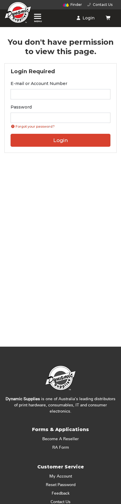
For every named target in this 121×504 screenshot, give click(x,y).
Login (88, 18)
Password (21, 107)
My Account (60, 476)
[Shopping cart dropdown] (108, 18)
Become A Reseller (60, 439)
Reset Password (60, 485)
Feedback (61, 493)
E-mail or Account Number (39, 83)
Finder (76, 4)
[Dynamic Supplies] (18, 14)
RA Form (60, 447)
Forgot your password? (35, 126)
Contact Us (101, 4)
